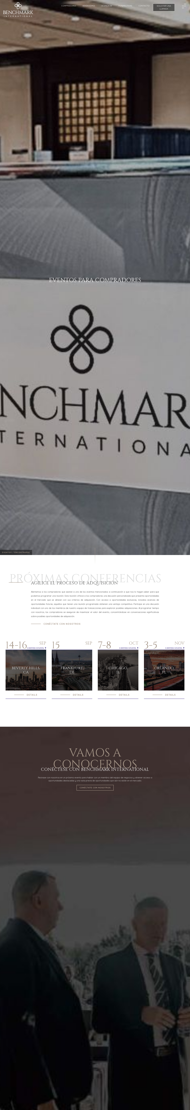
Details (32, 694)
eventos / (8, 552)
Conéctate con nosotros (62, 623)
